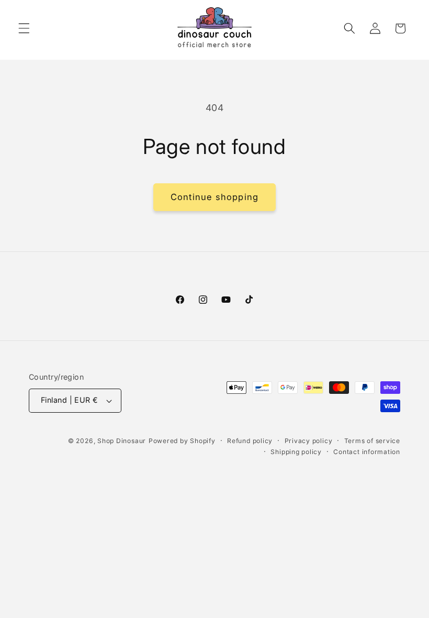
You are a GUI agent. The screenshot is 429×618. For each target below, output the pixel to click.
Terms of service (372, 441)
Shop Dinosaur (121, 441)
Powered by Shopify (182, 441)
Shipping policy (296, 452)
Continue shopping (214, 197)
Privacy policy (309, 441)
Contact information (366, 452)
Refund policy (250, 441)
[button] (24, 28)
